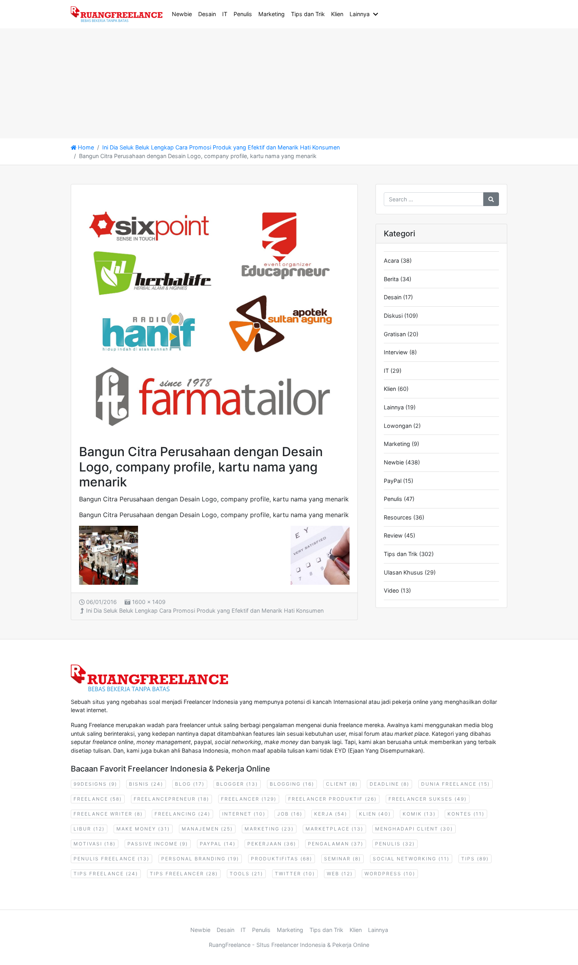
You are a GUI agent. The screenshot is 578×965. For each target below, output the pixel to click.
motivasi (95, 844)
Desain (207, 14)
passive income (157, 844)
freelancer (248, 799)
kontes (465, 814)
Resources (398, 517)
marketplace (334, 829)
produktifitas (281, 859)
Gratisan (395, 334)
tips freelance (106, 874)
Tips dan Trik (308, 14)
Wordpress (389, 874)
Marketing (271, 14)
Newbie (182, 14)
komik (419, 814)
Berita (391, 279)
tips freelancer (184, 874)
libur (89, 829)
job (289, 814)
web (340, 874)
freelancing (182, 814)
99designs (95, 784)
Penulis (243, 14)
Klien (337, 14)
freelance (98, 799)
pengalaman (335, 844)
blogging (292, 784)
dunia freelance (455, 784)
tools (246, 874)
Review (393, 535)
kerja (330, 814)
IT (224, 14)
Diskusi (393, 315)
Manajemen (207, 829)
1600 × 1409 (149, 602)
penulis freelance (111, 859)
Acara (391, 260)
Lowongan (398, 425)
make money (143, 829)
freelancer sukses (427, 799)
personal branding (200, 859)
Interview (396, 352)
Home (85, 147)
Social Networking (411, 859)
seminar (342, 859)
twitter (295, 874)
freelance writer (108, 814)
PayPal (392, 480)
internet (243, 814)
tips (475, 859)
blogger (237, 784)
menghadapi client (414, 829)
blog (189, 784)
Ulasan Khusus (403, 572)
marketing (269, 829)
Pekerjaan (271, 844)
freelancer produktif (332, 799)
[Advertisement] (236, 83)
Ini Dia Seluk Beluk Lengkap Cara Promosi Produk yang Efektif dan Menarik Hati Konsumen (205, 610)
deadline (389, 784)
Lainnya (360, 14)
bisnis (146, 784)
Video (391, 590)
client (342, 784)
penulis (395, 844)
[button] (377, 14)
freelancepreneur (171, 799)
